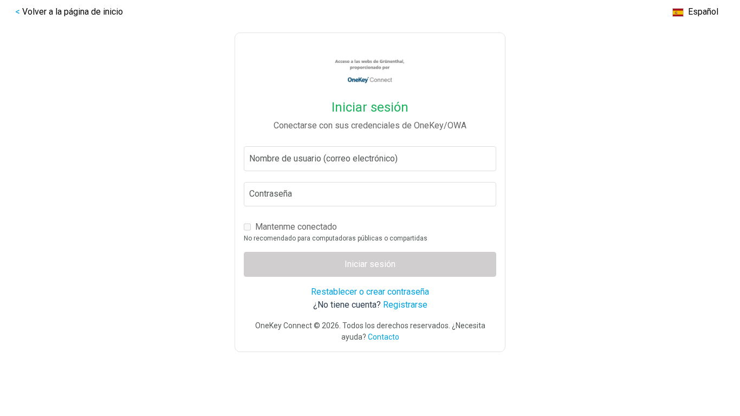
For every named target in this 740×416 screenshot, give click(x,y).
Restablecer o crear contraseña (370, 292)
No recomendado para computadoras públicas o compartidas (335, 238)
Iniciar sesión (370, 264)
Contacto (383, 337)
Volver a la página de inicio (72, 11)
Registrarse (405, 305)
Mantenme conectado (296, 227)
